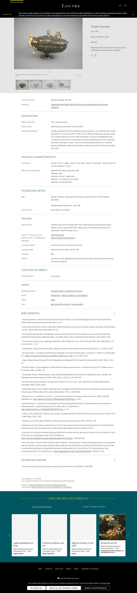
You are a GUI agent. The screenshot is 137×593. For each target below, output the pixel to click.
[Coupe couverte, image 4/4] (64, 85)
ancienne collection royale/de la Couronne (66, 291)
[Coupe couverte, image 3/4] (50, 85)
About (40, 569)
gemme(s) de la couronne (60, 304)
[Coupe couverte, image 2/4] (36, 85)
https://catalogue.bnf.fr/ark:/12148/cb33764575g (72, 451)
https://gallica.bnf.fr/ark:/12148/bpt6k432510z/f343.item (54, 399)
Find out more (105, 583)
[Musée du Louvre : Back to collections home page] (71, 5)
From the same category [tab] (94, 507)
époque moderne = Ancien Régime (75, 295)
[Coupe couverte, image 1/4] (22, 85)
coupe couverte (77, 304)
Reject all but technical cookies (63, 588)
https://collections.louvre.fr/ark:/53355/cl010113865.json (51, 487)
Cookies (68, 569)
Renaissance (56, 295)
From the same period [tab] (42, 507)
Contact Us (48, 569)
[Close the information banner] (133, 14)
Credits (76, 569)
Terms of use (59, 569)
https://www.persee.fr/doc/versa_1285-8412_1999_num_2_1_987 (49, 356)
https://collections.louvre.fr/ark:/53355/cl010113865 (47, 485)
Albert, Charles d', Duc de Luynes (63, 238)
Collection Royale (57, 235)
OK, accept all (36, 588)
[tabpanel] (68, 535)
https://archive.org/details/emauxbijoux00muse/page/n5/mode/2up (46, 438)
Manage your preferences (96, 588)
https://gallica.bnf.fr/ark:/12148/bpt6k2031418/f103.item (42, 409)
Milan (53, 300)
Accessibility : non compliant (90, 569)
